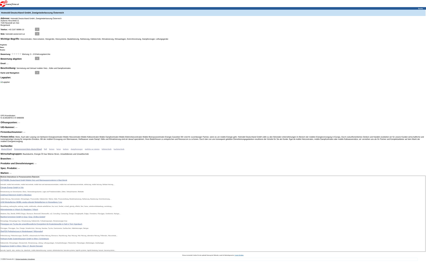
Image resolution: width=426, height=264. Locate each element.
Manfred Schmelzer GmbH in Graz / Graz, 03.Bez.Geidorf (22, 217)
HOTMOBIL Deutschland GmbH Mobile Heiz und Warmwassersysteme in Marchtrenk (33, 180)
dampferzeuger (77, 149)
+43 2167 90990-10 (12, 30)
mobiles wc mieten (92, 149)
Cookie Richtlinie (239, 255)
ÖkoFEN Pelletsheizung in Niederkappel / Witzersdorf (21, 231)
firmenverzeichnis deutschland (28, 149)
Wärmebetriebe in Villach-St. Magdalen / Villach (19, 209)
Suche (420, 8)
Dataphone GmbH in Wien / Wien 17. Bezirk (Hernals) (21, 246)
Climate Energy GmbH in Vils (12, 188)
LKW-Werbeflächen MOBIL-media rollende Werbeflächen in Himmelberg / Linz (31, 202)
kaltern (66, 149)
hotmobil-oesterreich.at (13, 34)
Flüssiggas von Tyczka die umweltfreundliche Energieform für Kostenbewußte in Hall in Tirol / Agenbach (41, 224)
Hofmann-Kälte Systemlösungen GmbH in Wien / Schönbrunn (24, 239)
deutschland (6, 149)
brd (45, 149)
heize (59, 149)
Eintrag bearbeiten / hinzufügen (25, 259)
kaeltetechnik (119, 149)
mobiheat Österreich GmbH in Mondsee (16, 195)
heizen (51, 149)
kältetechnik (106, 149)
